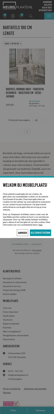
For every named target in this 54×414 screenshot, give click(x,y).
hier (40, 224)
